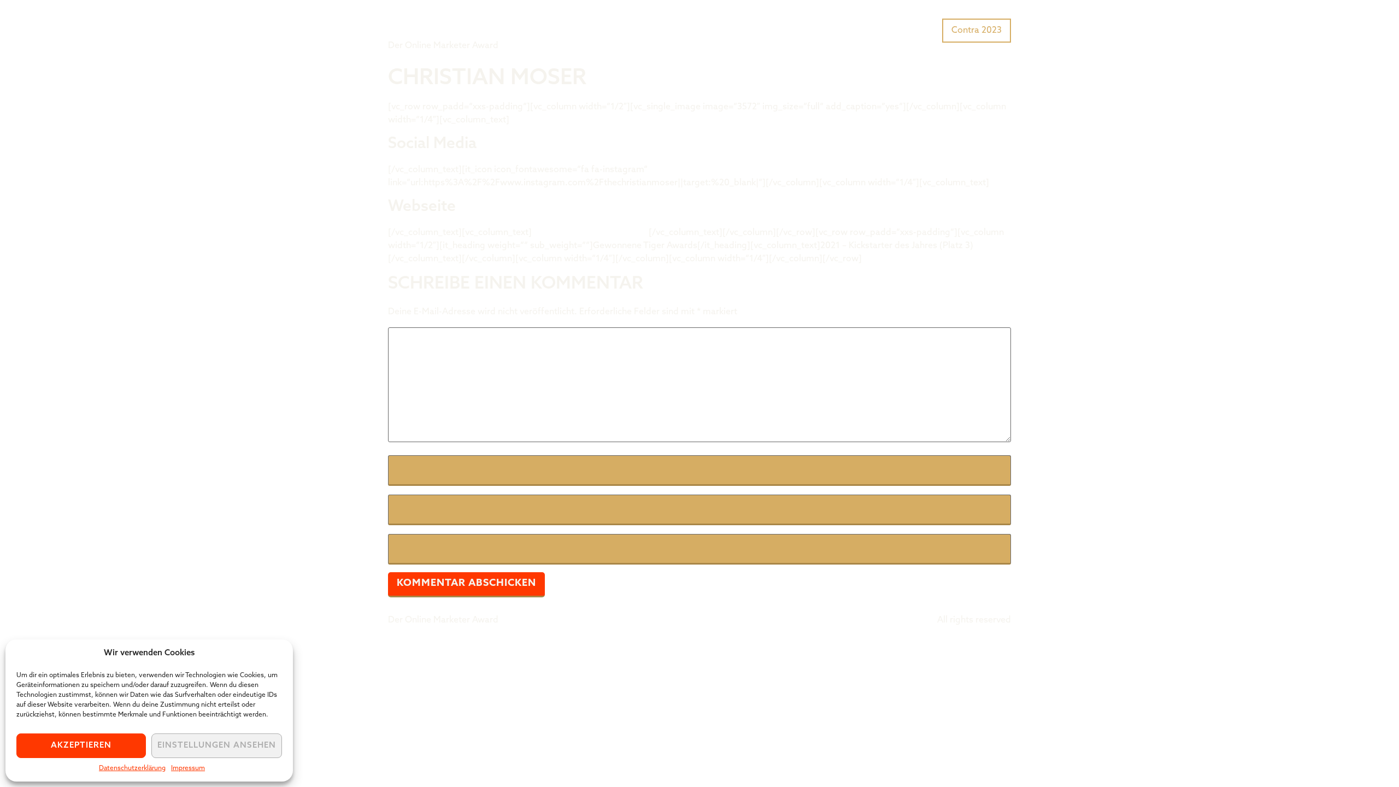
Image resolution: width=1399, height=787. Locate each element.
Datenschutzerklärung (132, 768)
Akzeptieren (81, 746)
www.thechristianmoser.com (590, 232)
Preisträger (911, 29)
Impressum (188, 768)
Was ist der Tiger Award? (822, 29)
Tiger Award (450, 22)
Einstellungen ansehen (216, 746)
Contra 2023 (976, 30)
